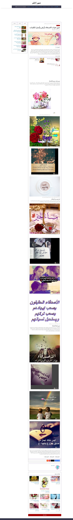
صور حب (48, 6)
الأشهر (20, 23)
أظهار (56, 47)
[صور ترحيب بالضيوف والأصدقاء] (57, 64)
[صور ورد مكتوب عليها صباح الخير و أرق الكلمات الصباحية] (34, 496)
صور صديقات (46, 456)
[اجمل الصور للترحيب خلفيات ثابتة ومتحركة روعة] (44, 483)
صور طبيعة (36, 6)
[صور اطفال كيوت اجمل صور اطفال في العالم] (23, 39)
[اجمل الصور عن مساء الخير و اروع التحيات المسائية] (55, 478)
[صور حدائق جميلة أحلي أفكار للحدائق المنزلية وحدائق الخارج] (23, 31)
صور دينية (52, 6)
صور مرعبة (32, 6)
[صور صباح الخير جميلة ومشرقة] (57, 59)
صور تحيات (55, 23)
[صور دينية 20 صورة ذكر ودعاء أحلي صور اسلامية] (23, 46)
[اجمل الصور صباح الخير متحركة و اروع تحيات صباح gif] (41, 60)
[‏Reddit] (47, 460)
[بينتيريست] (49, 460)
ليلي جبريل (52, 465)
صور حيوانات (44, 6)
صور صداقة (51, 456)
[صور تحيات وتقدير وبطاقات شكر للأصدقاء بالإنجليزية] (34, 478)
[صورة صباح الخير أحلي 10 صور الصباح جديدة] (23, 50)
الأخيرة (25, 23)
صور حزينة (40, 6)
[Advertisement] (36, 15)
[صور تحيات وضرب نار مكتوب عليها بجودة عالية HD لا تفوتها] (55, 496)
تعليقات (14, 23)
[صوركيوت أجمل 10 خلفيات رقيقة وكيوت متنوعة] (23, 42)
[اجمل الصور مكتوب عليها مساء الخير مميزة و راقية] (34, 505)
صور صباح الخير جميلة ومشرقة (51, 58)
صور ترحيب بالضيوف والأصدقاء (51, 63)
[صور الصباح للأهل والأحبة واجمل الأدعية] (44, 505)
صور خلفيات (28, 6)
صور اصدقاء (57, 456)
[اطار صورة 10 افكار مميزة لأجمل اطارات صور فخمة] (23, 35)
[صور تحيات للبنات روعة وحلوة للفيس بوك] (55, 505)
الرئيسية (58, 23)
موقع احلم (55, 6)
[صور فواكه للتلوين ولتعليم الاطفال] (23, 27)
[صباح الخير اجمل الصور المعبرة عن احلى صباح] (44, 496)
